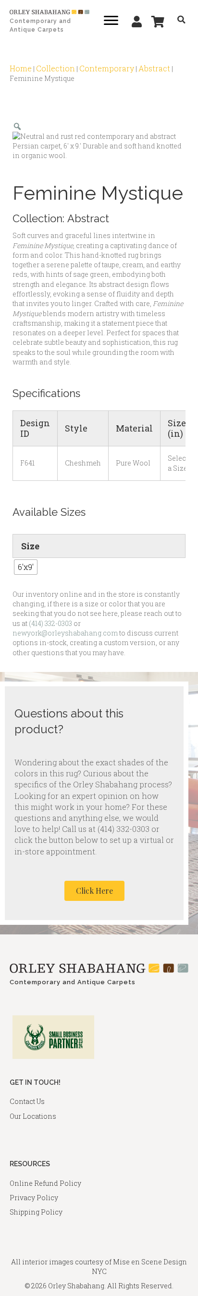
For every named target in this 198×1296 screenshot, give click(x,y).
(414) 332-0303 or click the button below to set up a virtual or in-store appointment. (94, 840)
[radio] (25, 567)
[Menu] (111, 20)
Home (21, 68)
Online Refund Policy (45, 1183)
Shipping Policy (36, 1211)
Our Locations (33, 1116)
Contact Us (27, 1101)
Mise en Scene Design (150, 1261)
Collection (55, 68)
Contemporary (106, 68)
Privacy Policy (34, 1197)
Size (30, 546)
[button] (94, 891)
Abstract (154, 68)
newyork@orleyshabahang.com (65, 632)
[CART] (157, 21)
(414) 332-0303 (50, 623)
